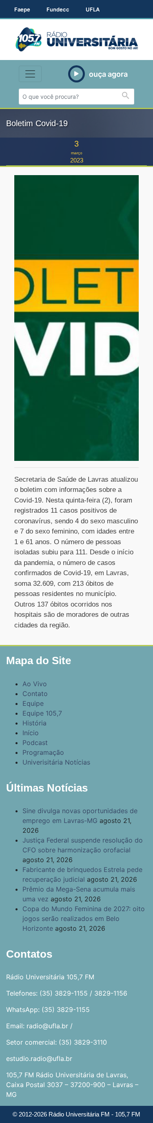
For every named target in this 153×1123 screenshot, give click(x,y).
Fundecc (58, 9)
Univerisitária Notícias (56, 762)
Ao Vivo (34, 684)
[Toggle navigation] (30, 74)
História (34, 723)
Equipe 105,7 (42, 713)
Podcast (35, 742)
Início (30, 733)
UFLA (93, 9)
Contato (35, 693)
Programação (43, 752)
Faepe (22, 9)
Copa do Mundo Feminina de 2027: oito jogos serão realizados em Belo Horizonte (83, 918)
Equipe (33, 703)
